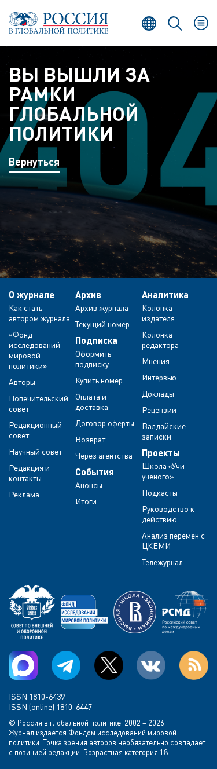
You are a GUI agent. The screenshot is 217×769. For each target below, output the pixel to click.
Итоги (86, 501)
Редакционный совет (35, 430)
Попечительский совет (38, 403)
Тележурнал (162, 562)
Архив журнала (101, 308)
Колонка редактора (160, 339)
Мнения (156, 361)
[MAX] (23, 665)
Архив (88, 295)
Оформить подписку (93, 359)
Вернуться (34, 161)
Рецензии (159, 410)
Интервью (159, 377)
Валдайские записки (164, 431)
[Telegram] (66, 665)
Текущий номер (102, 324)
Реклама (24, 494)
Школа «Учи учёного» (163, 471)
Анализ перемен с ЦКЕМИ (173, 540)
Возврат (90, 439)
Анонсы (88, 485)
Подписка (96, 340)
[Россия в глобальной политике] (59, 23)
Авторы (22, 382)
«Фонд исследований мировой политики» (34, 350)
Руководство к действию (168, 514)
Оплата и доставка (91, 401)
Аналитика (165, 295)
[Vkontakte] (151, 665)
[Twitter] (108, 665)
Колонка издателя (158, 313)
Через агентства (104, 455)
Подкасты (160, 492)
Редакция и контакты (29, 473)
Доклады (158, 393)
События (94, 472)
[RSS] (193, 665)
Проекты (161, 453)
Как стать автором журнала (39, 313)
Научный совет (35, 451)
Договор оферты (104, 423)
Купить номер (99, 380)
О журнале (31, 295)
